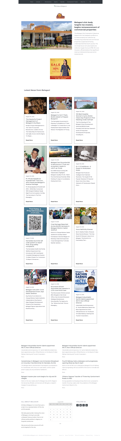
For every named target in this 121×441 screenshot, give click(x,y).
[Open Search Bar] (90, 2)
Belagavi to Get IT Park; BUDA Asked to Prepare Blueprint (59, 138)
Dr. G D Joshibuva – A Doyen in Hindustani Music (83, 189)
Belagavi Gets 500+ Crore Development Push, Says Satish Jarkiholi (35, 312)
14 (63, 432)
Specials (62, 2)
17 (50, 435)
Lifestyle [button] (38, 2)
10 (50, 432)
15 (67, 432)
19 (57, 435)
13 (60, 432)
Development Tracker (72, 2)
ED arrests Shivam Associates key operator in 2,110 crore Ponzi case (60, 309)
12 (57, 432)
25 (53, 438)
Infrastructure (48, 2)
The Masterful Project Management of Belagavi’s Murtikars (34, 142)
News (31, 2)
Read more (29, 161)
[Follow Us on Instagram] (83, 426)
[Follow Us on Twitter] (80, 426)
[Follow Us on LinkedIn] (86, 426)
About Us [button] (83, 2)
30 (70, 438)
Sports (56, 2)
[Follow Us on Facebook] (77, 426)
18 (53, 435)
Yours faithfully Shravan (84, 250)
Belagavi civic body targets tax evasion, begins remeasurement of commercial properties (86, 47)
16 (70, 432)
